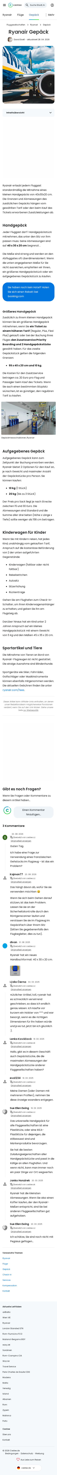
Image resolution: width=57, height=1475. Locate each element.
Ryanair (7, 15)
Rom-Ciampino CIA (12, 1355)
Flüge (20, 15)
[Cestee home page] (15, 5)
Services (7, 1280)
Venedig (7, 1388)
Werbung (39, 1453)
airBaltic (7, 1312)
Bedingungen (12, 1453)
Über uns (7, 1434)
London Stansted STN (13, 1328)
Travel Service (9, 1366)
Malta (5, 1382)
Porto (5, 1421)
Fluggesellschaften (16, 24)
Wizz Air (6, 1361)
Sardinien (7, 1350)
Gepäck (34, 15)
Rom (5, 1404)
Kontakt (6, 1291)
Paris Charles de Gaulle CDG (16, 1372)
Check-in (7, 1274)
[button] (4, 5)
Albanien (7, 1399)
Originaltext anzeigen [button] (21, 840)
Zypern (6, 1410)
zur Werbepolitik (30, 710)
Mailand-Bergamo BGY (14, 1339)
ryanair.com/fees (13, 690)
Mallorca (7, 1415)
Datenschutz (27, 1453)
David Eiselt (19, 39)
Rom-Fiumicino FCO (12, 1333)
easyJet (6, 1344)
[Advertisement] (28, 149)
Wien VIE (6, 1317)
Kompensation (10, 1285)
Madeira (7, 1377)
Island (6, 1393)
